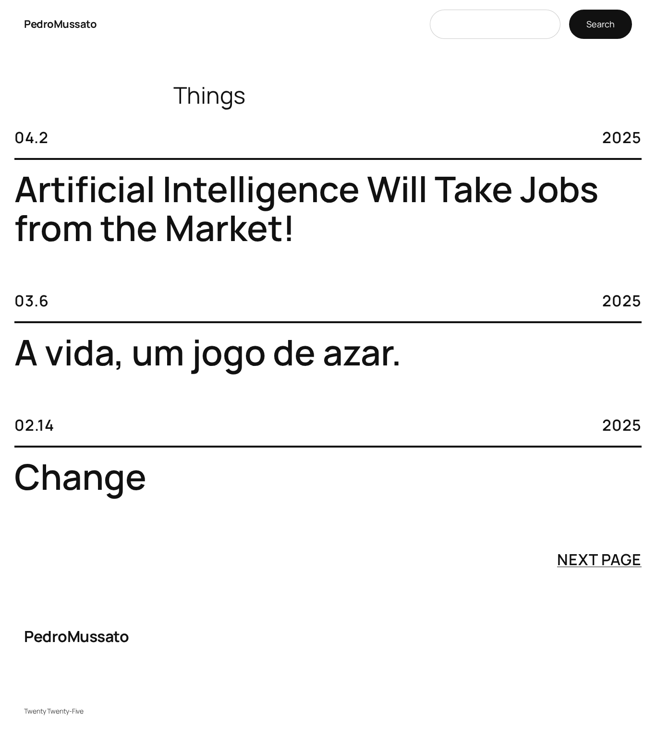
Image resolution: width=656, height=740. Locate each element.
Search (600, 24)
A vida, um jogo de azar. (207, 352)
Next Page (599, 559)
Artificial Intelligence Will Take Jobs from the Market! (306, 208)
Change (80, 476)
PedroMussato (60, 24)
